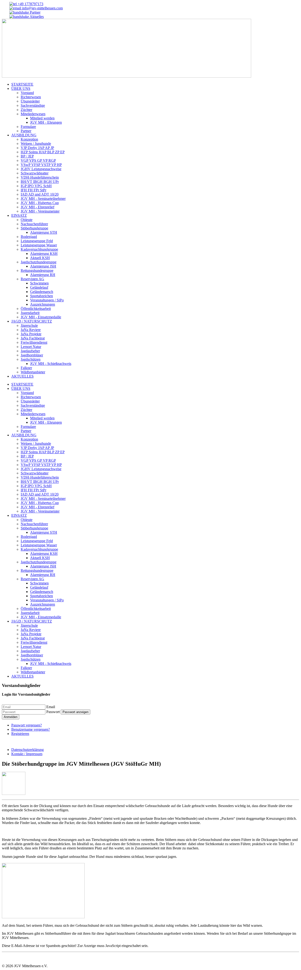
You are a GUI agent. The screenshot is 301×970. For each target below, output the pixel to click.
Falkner (26, 368)
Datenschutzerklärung (27, 750)
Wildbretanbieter (33, 372)
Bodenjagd (29, 237)
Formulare (28, 127)
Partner (34, 12)
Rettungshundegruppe (37, 270)
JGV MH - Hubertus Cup (40, 203)
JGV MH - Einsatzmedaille (41, 317)
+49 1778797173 (30, 4)
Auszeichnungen (42, 304)
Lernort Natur (31, 347)
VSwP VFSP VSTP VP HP (41, 165)
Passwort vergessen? (26, 725)
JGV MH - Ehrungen (46, 122)
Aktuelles (36, 17)
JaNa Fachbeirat (33, 338)
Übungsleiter (30, 101)
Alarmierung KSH (44, 254)
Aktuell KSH (40, 258)
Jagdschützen (30, 359)
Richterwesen (31, 97)
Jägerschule (29, 325)
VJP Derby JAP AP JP (37, 148)
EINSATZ (19, 215)
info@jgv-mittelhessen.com (42, 8)
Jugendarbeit (30, 313)
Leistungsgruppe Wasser (39, 245)
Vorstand (27, 93)
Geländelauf (39, 287)
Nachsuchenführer (34, 224)
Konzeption (29, 139)
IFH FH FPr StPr (33, 190)
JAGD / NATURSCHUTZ (31, 321)
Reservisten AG (32, 279)
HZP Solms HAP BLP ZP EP (43, 152)
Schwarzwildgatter (34, 173)
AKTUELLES (22, 376)
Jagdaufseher (30, 351)
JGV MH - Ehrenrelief (37, 207)
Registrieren (20, 734)
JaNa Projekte (31, 334)
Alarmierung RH (42, 275)
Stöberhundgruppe (34, 228)
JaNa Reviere (31, 330)
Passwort (53, 712)
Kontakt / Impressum (26, 754)
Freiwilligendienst (34, 342)
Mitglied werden (42, 118)
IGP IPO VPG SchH (36, 186)
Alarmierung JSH (43, 266)
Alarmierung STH (43, 232)
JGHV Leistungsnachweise (41, 169)
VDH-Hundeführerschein (40, 177)
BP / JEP (27, 156)
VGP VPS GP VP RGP (38, 160)
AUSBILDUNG (23, 135)
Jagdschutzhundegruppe (38, 262)
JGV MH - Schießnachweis (50, 364)
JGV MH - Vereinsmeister (40, 211)
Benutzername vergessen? (30, 729)
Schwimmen (39, 283)
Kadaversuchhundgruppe (39, 249)
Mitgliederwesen (33, 114)
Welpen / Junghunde (36, 144)
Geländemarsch (41, 292)
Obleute (26, 220)
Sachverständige (33, 105)
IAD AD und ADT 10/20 (40, 194)
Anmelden (10, 717)
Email (50, 707)
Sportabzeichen (41, 296)
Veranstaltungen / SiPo (47, 300)
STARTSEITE (22, 84)
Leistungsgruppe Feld (37, 241)
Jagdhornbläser (32, 355)
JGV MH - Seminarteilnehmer (43, 199)
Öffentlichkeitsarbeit (36, 309)
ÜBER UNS (20, 89)
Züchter (26, 110)
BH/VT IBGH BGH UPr (40, 182)
